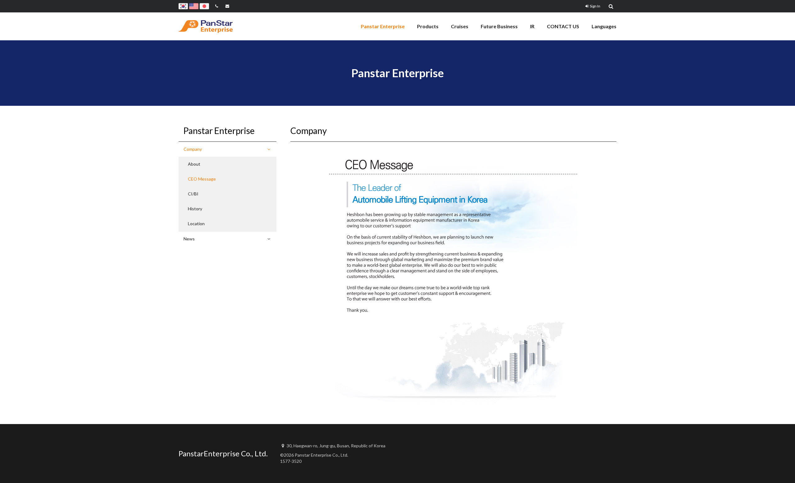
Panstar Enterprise (383, 26)
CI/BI (193, 193)
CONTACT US (563, 26)
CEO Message (202, 178)
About (194, 164)
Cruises (459, 26)
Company (193, 149)
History (195, 208)
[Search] (611, 6)
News (189, 238)
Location (196, 223)
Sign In (595, 6)
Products (427, 26)
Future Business (499, 26)
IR (532, 26)
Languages (604, 26)
